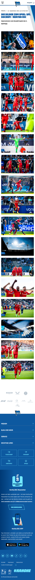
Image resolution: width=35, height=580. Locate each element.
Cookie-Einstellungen (6, 565)
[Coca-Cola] (10, 401)
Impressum (11, 562)
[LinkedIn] (25, 556)
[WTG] (17, 405)
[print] (16, 565)
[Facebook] (21, 556)
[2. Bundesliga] (3, 571)
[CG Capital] (17, 401)
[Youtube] (12, 556)
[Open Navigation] (2, 3)
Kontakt (3, 562)
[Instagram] (7, 556)
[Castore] (33, 2)
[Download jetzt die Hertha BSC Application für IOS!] (11, 546)
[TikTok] (16, 556)
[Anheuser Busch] (3, 401)
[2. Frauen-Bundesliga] (9, 571)
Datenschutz (19, 562)
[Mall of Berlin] (25, 394)
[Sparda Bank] (29, 2)
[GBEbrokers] (30, 401)
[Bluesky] (3, 556)
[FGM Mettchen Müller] (23, 401)
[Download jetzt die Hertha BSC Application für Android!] (23, 546)
